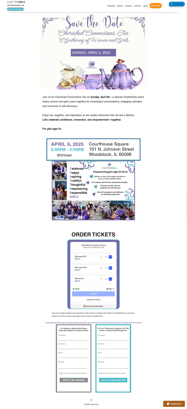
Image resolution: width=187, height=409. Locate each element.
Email (60, 352)
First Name (62, 335)
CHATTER (12, 2)
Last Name (62, 344)
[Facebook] (91, 400)
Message (61, 361)
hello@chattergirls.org (15, 5)
